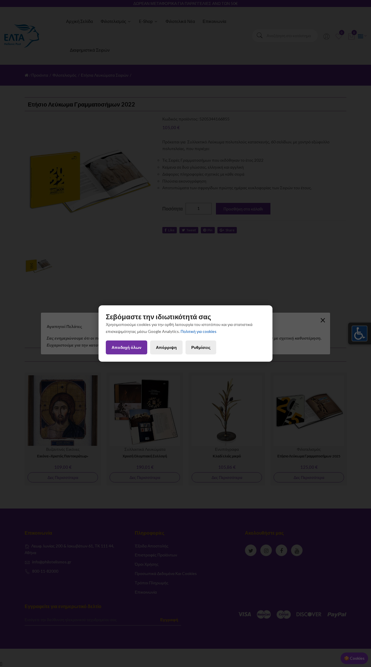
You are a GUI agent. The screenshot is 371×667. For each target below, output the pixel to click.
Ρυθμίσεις (200, 347)
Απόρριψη (166, 347)
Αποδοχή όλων (126, 347)
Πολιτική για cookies (199, 331)
